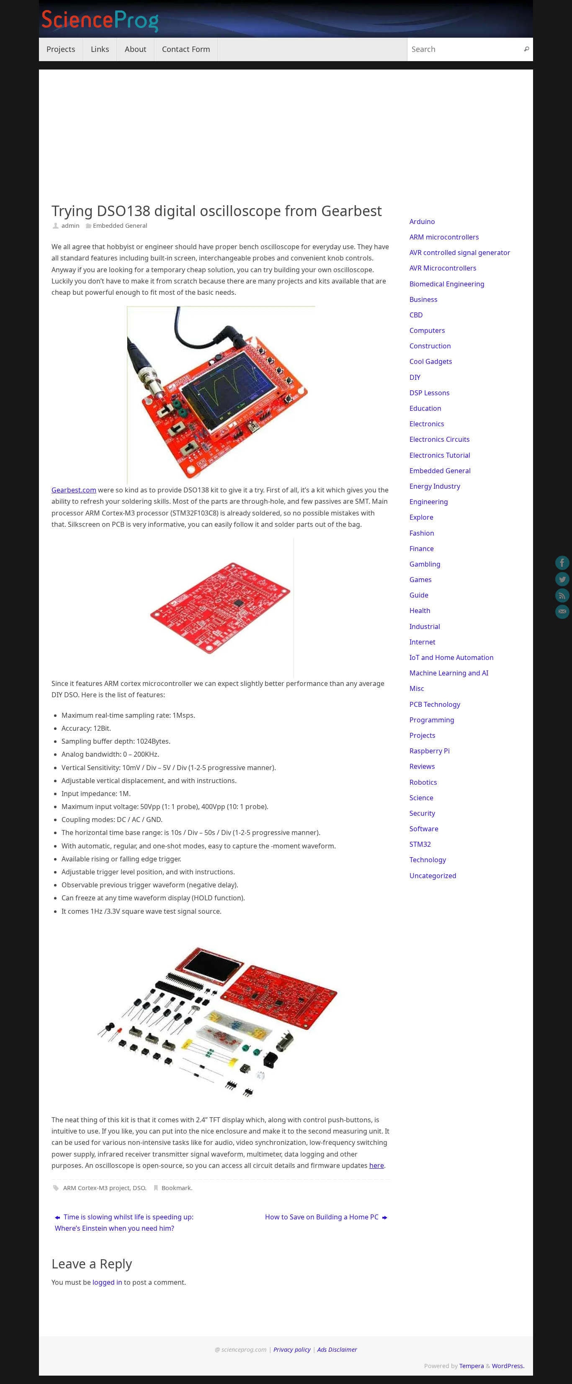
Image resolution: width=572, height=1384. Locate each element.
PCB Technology (435, 704)
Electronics (427, 423)
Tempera (471, 1366)
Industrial (425, 626)
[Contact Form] (562, 612)
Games (421, 579)
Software (424, 828)
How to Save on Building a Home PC (322, 1217)
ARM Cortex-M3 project (96, 1188)
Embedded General (120, 225)
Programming (432, 719)
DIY (415, 377)
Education (425, 408)
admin (71, 225)
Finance (422, 548)
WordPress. (508, 1366)
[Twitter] (562, 579)
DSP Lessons (430, 392)
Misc (417, 688)
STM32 (420, 844)
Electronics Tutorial (440, 455)
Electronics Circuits (440, 439)
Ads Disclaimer (337, 1349)
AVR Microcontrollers (443, 268)
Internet (422, 642)
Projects (422, 735)
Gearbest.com (74, 490)
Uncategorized (433, 875)
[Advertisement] (286, 128)
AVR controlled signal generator (460, 252)
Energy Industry (435, 486)
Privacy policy (292, 1349)
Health (420, 610)
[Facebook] (562, 563)
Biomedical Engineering (447, 284)
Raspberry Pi (430, 750)
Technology (428, 859)
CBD (416, 315)
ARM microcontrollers (444, 237)
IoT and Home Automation (452, 657)
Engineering (429, 501)
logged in (107, 1282)
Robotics (423, 782)
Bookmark (176, 1188)
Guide (419, 595)
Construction (430, 346)
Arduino (422, 221)
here (376, 1165)
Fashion (422, 533)
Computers (427, 330)
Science (421, 797)
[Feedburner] (562, 595)
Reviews (422, 766)
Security (422, 813)
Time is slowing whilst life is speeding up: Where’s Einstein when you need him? (124, 1222)
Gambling (425, 564)
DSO (139, 1188)
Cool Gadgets (431, 361)
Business (424, 299)
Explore (421, 517)
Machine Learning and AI (449, 673)
